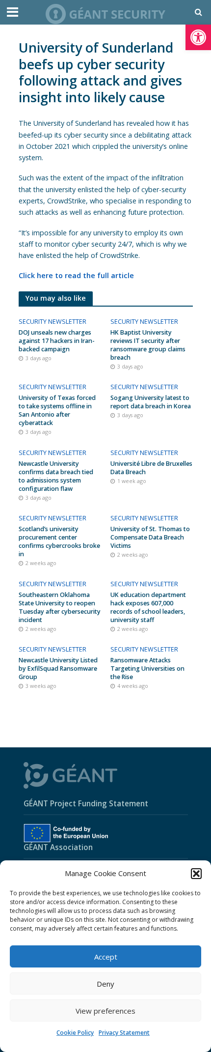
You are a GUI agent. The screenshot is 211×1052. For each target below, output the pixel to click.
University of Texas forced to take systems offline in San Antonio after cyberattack (57, 410)
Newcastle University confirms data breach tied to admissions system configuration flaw (56, 476)
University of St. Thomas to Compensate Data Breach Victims (150, 537)
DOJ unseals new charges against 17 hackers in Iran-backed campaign (57, 340)
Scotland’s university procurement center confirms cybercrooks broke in (59, 541)
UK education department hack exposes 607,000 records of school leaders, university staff (148, 607)
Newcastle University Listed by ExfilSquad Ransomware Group (58, 668)
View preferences (105, 1011)
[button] (198, 37)
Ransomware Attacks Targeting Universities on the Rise (147, 668)
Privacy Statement (124, 1032)
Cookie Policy (75, 1032)
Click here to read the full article (76, 275)
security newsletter (52, 321)
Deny (105, 984)
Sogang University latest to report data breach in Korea (150, 402)
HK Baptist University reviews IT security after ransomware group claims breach (147, 345)
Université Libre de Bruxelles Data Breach (151, 467)
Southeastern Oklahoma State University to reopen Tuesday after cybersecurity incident (60, 607)
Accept (105, 957)
